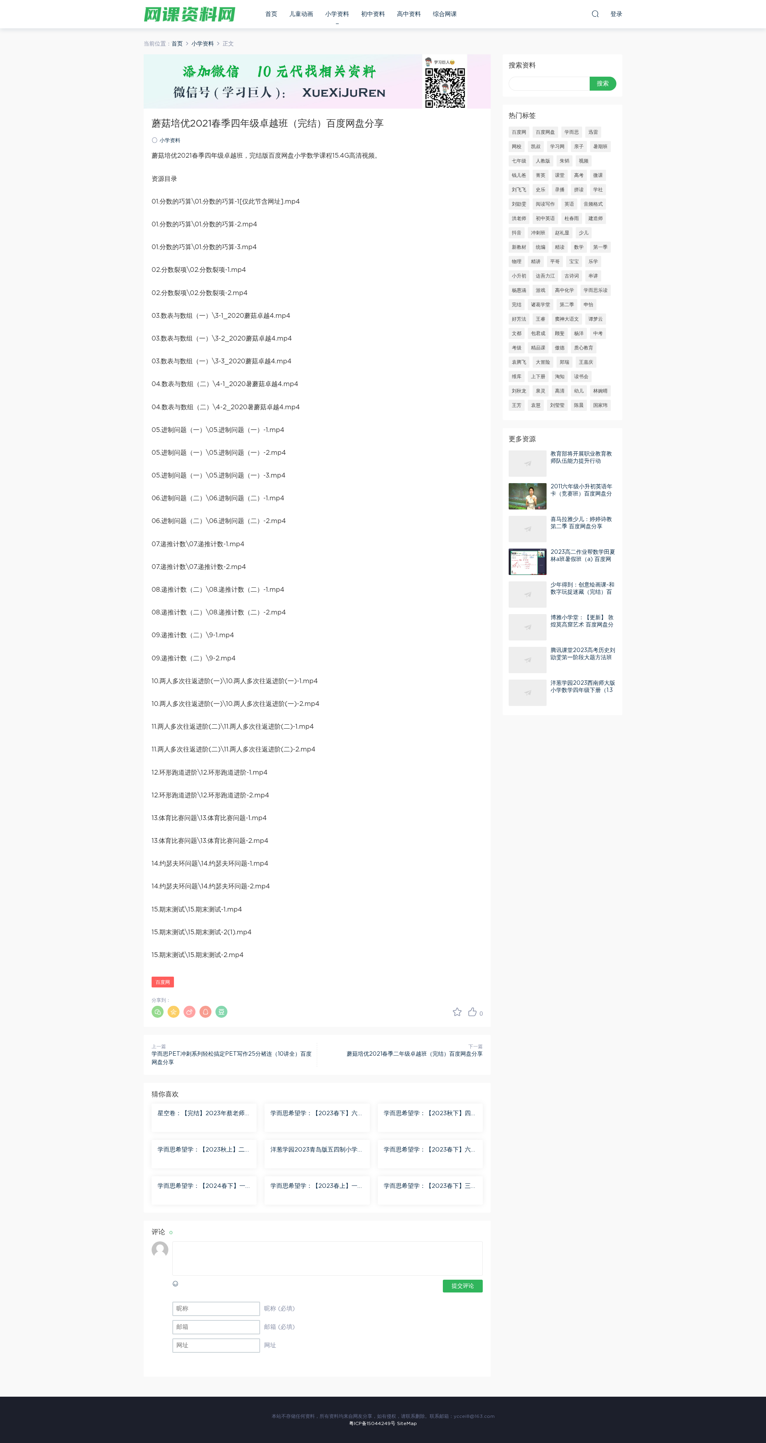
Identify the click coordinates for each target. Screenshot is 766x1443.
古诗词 (572, 276)
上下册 (538, 376)
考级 (516, 347)
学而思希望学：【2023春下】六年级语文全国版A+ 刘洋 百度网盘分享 (430, 1150)
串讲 (593, 276)
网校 (516, 146)
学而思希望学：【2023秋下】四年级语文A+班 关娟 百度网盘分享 (430, 1114)
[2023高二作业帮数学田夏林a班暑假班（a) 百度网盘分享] (528, 562)
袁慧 (536, 405)
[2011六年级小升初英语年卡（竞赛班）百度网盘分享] (528, 496)
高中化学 (564, 290)
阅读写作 (545, 204)
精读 (560, 247)
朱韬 (564, 161)
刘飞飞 (519, 189)
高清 (560, 390)
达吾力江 (545, 276)
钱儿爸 (519, 175)
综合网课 (445, 14)
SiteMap (407, 1423)
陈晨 (579, 405)
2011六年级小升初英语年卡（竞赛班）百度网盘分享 (581, 494)
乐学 (593, 261)
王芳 (516, 405)
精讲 (536, 261)
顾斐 (560, 333)
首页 (271, 14)
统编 (540, 247)
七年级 (519, 161)
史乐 (540, 189)
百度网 (163, 982)
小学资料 (337, 14)
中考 (598, 333)
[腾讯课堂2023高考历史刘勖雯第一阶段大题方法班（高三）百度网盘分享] (528, 660)
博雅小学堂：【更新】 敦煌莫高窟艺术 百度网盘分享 (582, 625)
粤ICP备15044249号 (372, 1423)
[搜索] (595, 13)
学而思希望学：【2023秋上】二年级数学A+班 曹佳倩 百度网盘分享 (204, 1150)
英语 (569, 204)
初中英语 (545, 218)
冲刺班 (538, 232)
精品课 (538, 347)
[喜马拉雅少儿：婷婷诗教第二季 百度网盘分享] (528, 529)
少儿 (583, 232)
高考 (579, 175)
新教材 (519, 247)
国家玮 (600, 405)
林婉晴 (600, 390)
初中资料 (373, 14)
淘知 (560, 376)
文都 (516, 333)
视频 (583, 161)
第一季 (600, 247)
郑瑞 (564, 362)
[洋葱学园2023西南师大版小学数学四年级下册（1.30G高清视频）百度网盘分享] (528, 693)
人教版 (543, 161)
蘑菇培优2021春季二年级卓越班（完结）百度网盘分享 (415, 1054)
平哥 (555, 261)
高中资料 (409, 14)
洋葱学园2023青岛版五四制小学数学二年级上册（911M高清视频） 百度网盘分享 (316, 1150)
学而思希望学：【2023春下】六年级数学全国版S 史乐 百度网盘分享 (316, 1114)
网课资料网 (189, 14)
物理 (516, 261)
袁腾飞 (519, 362)
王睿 (540, 319)
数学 (579, 247)
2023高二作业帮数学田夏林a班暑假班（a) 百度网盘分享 (583, 559)
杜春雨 (572, 218)
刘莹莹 (557, 405)
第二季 (567, 304)
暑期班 (600, 146)
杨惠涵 (519, 290)
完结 (516, 304)
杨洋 (579, 333)
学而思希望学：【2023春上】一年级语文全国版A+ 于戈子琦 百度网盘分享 (316, 1186)
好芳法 (519, 319)
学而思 (572, 132)
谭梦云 (595, 319)
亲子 (579, 146)
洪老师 (519, 218)
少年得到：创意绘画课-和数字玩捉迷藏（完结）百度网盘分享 (582, 592)
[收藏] (457, 1012)
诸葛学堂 (540, 304)
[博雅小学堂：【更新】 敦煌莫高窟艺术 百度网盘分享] (528, 627)
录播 (560, 189)
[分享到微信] (158, 1012)
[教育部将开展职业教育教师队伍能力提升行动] (528, 463)
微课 (598, 175)
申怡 (588, 304)
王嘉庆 (586, 362)
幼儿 (579, 390)
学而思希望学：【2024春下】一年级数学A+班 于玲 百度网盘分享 (203, 1186)
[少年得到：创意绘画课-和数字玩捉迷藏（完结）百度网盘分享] (528, 594)
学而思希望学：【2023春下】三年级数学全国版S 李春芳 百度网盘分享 (430, 1186)
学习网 (557, 146)
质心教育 (583, 347)
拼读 (579, 189)
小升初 (519, 276)
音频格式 (593, 204)
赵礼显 (562, 232)
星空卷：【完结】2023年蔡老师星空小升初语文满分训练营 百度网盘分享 (204, 1114)
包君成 (538, 333)
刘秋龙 (519, 390)
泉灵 (540, 390)
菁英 (540, 175)
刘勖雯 (519, 204)
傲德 (560, 347)
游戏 (540, 290)
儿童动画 (301, 14)
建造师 (595, 218)
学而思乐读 (596, 290)
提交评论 (463, 1286)
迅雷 (593, 132)
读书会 (581, 376)
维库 (516, 376)
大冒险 (543, 362)
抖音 (516, 232)
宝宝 (574, 261)
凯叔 (536, 146)
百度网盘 (545, 132)
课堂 (560, 175)
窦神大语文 (567, 319)
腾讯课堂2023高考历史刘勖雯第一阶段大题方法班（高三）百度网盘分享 (583, 658)
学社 (598, 189)
